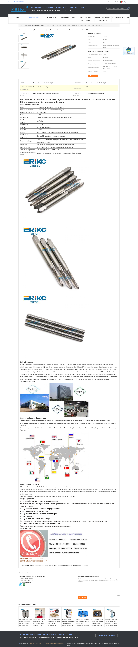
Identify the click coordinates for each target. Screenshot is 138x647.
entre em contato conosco (103, 19)
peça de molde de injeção (80, 565)
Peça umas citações (113, 2)
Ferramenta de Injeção (38, 25)
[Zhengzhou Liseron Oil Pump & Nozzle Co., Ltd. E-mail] (24, 584)
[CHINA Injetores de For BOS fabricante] (19, 9)
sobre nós (51, 17)
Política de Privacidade (35, 643)
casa (17, 17)
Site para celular (24, 643)
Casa (21, 25)
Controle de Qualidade (85, 19)
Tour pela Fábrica (68, 17)
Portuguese (125, 2)
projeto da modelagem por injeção (63, 565)
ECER (68, 645)
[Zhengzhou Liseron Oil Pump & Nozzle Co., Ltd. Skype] (20, 584)
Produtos (33, 17)
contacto (94, 76)
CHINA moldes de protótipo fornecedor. (55, 643)
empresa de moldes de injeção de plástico (41, 565)
